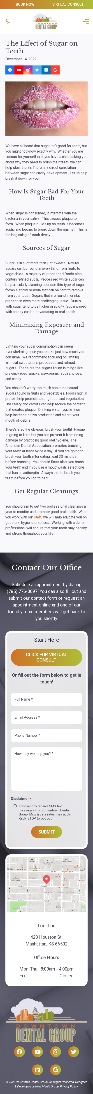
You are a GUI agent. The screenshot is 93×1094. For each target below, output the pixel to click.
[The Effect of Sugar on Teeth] (46, 108)
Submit (46, 832)
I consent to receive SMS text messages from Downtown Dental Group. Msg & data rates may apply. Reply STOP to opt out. (45, 812)
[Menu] (85, 21)
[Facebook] (9, 69)
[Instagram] (28, 69)
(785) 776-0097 (22, 591)
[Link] (8, 21)
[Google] (55, 69)
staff (38, 517)
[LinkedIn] (46, 69)
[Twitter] (37, 69)
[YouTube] (18, 69)
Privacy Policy (69, 1086)
